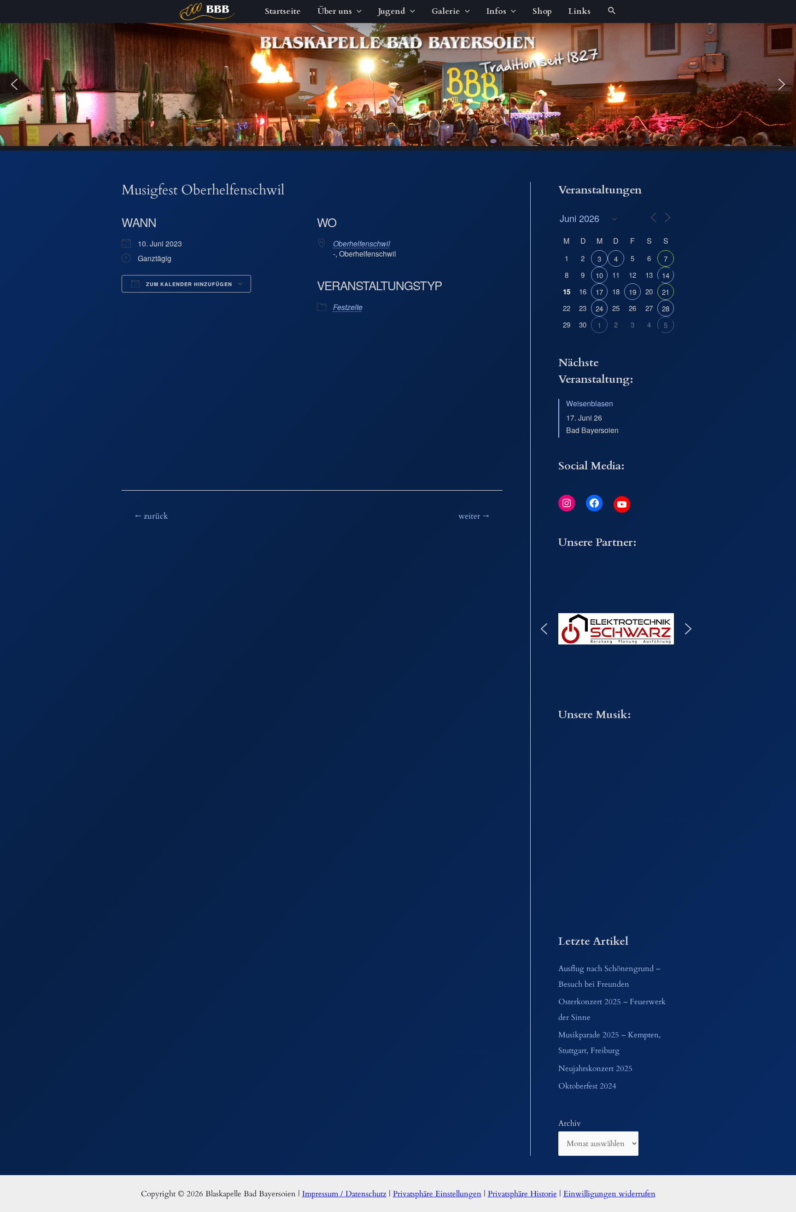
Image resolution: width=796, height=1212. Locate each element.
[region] (398, 84)
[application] (357, 11)
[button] (14, 84)
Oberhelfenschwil (361, 243)
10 (599, 275)
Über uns (334, 11)
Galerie (446, 11)
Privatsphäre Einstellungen (437, 1194)
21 (665, 292)
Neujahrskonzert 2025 (595, 1068)
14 (665, 275)
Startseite (283, 11)
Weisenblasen (589, 403)
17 (599, 292)
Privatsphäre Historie (522, 1194)
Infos (496, 11)
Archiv (569, 1123)
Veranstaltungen (292, 407)
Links (579, 11)
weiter (473, 516)
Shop (542, 11)
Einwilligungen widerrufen (609, 1194)
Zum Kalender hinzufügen (188, 284)
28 (665, 308)
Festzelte (348, 307)
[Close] (309, 380)
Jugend (391, 11)
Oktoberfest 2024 (587, 1086)
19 (632, 292)
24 (599, 308)
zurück (151, 516)
